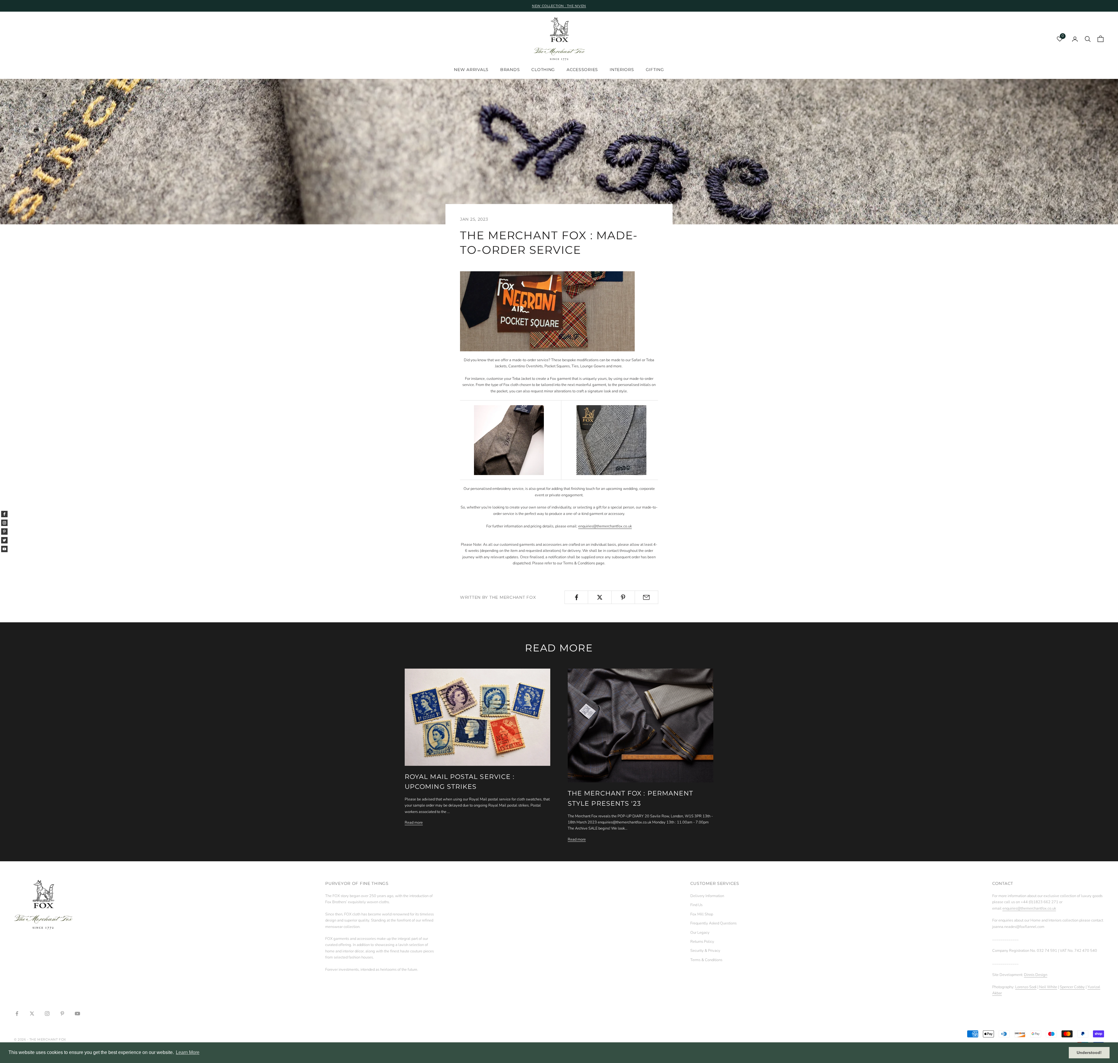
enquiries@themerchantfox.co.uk (605, 526)
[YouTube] (4, 548)
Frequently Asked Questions (713, 923)
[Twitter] (4, 540)
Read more (414, 822)
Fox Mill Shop (701, 914)
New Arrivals (471, 69)
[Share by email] (646, 597)
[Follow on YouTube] (77, 1013)
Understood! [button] (1089, 1052)
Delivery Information (707, 896)
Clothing (543, 69)
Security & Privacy (705, 950)
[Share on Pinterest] (623, 597)
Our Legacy (700, 932)
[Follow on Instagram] (47, 1013)
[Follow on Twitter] (32, 1013)
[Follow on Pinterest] (62, 1013)
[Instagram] (4, 522)
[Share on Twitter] (599, 597)
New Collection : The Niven (559, 6)
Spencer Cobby (1072, 987)
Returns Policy (702, 941)
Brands (510, 69)
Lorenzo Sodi (1025, 987)
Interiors (622, 69)
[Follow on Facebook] (17, 1013)
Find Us (696, 905)
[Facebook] (4, 514)
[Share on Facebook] (576, 597)
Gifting (655, 69)
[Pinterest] (4, 531)
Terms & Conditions (706, 960)
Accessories (582, 69)
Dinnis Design (1035, 974)
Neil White (1048, 987)
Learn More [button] (187, 1052)
